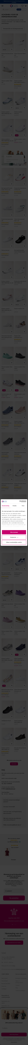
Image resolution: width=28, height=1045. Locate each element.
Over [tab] (23, 505)
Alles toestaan (14, 532)
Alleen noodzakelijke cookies (14, 542)
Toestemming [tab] (5, 505)
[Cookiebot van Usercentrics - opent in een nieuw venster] (19, 501)
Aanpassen (13, 537)
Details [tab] (14, 505)
